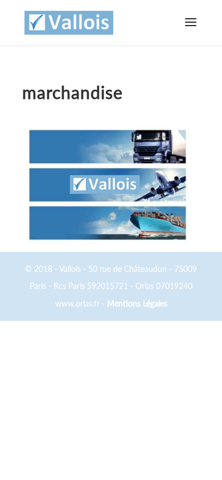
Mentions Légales (137, 303)
